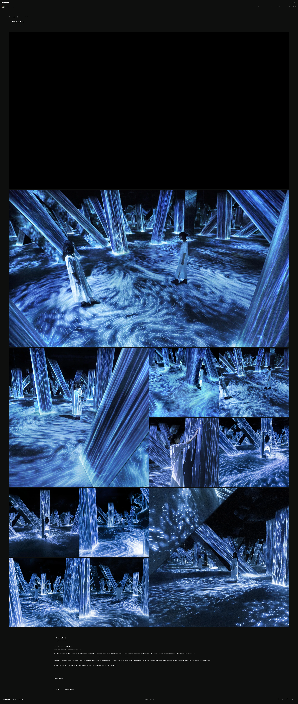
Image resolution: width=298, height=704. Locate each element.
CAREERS (20, 699)
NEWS (14, 699)
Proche (294, 6)
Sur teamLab (272, 6)
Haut (253, 6)
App (290, 6)
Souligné (259, 6)
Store (286, 6)
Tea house (280, 6)
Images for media (57, 678)
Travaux (264, 6)
